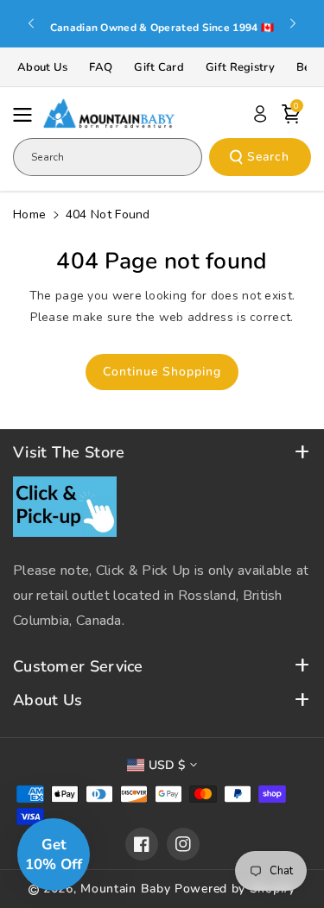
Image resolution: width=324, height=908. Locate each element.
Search (268, 156)
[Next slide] (293, 23)
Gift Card (159, 67)
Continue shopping (162, 371)
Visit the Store (69, 453)
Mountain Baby (125, 888)
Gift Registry (240, 67)
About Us (42, 67)
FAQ (100, 67)
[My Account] (260, 114)
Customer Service (78, 667)
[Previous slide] (31, 23)
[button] (27, 114)
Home (29, 214)
